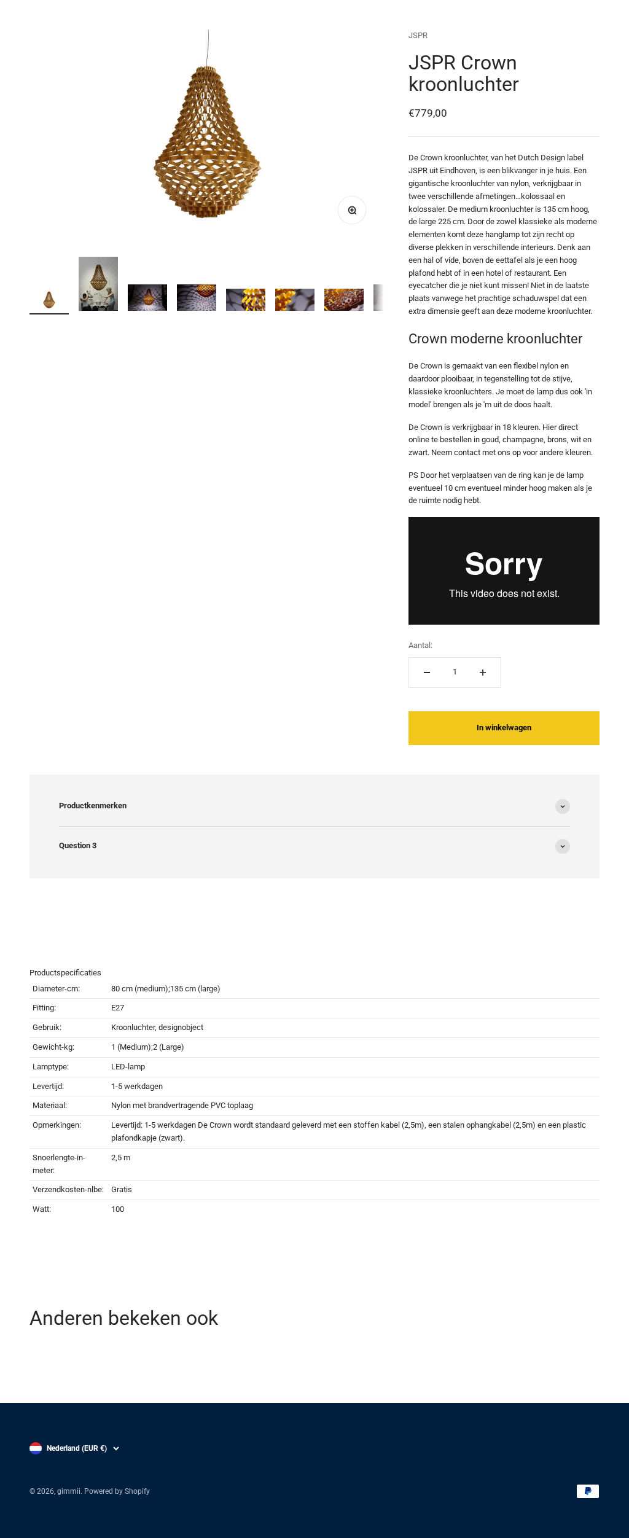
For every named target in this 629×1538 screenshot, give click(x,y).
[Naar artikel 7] (344, 302)
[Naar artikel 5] (245, 302)
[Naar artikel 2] (98, 285)
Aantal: (420, 645)
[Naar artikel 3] (147, 299)
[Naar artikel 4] (196, 299)
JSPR (418, 35)
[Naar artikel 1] (49, 301)
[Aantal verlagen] (427, 672)
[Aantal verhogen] (483, 672)
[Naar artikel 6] (294, 302)
